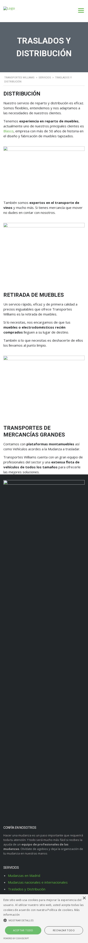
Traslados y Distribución (26, 889)
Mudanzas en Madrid (24, 875)
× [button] (84, 898)
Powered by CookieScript (16, 938)
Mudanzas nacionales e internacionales (38, 882)
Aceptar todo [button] (23, 930)
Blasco (8, 131)
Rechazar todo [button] (64, 930)
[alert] (44, 918)
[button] (44, 920)
